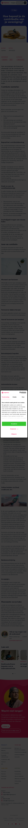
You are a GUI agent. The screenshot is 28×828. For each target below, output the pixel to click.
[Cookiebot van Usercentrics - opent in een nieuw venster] (19, 393)
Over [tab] (23, 397)
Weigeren (14, 434)
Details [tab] (14, 397)
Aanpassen (13, 429)
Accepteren (14, 423)
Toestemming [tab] (5, 397)
